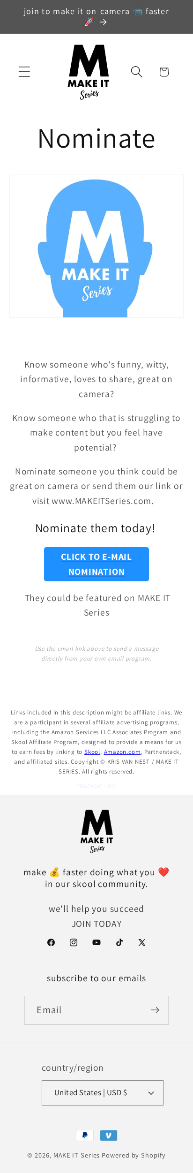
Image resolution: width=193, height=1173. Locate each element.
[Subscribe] (155, 1010)
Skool (92, 752)
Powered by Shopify (133, 1154)
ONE (111, 786)
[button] (24, 72)
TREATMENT (90, 786)
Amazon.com (122, 752)
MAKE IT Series (76, 1154)
